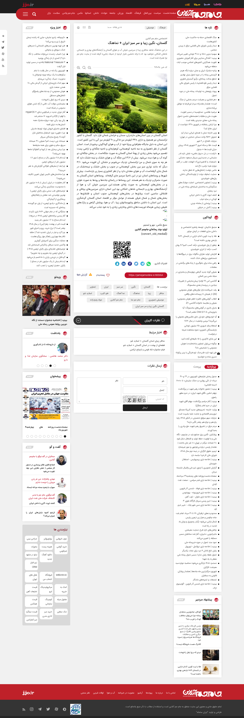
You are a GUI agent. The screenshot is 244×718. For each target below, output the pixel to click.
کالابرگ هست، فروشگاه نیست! (188, 644)
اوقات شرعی (98, 693)
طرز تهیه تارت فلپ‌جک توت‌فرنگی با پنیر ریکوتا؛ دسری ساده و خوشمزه (196, 355)
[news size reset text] (84, 68)
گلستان (147, 287)
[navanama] (218, 5)
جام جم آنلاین (116, 300)
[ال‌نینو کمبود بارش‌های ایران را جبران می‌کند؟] (61, 514)
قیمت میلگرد (31, 612)
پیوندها (149, 693)
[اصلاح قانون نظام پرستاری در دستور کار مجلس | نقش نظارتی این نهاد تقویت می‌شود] (61, 464)
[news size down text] (89, 68)
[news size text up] (78, 68)
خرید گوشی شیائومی (62, 549)
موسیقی (150, 27)
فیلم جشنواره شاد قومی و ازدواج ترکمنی (147, 350)
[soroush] (117, 264)
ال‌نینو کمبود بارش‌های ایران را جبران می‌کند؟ (40, 514)
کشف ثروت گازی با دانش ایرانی (42, 503)
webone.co (61, 575)
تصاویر (93, 287)
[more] (181, 599)
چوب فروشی (61, 539)
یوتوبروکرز (48, 539)
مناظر (161, 293)
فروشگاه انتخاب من (47, 577)
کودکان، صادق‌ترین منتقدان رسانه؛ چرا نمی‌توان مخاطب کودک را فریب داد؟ (190, 615)
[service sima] (197, 5)
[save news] (89, 28)
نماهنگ (136, 293)
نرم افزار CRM (33, 565)
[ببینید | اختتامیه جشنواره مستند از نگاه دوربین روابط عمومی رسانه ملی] (46, 300)
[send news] (84, 27)
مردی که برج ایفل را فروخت (190, 652)
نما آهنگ (121, 293)
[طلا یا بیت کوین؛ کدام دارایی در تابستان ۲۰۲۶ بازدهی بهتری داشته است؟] (210, 670)
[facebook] (130, 264)
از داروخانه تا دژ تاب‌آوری (68, 344)
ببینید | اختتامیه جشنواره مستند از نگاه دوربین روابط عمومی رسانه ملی (49, 322)
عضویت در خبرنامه (126, 693)
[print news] (78, 28)
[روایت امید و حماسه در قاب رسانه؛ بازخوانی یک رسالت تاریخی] (38, 348)
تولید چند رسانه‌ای (158, 229)
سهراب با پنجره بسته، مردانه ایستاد (41, 487)
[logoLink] (199, 14)
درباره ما (159, 693)
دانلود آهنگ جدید (47, 557)
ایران (106, 287)
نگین (133, 287)
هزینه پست (47, 547)
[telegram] (3, 43)
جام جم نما (135, 300)
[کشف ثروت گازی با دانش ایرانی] (61, 499)
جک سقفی (62, 612)
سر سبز (120, 287)
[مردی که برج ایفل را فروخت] (210, 655)
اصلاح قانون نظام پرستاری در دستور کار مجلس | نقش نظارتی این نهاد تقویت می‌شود (40, 468)
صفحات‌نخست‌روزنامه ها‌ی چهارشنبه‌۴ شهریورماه (46, 428)
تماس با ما (170, 693)
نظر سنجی (85, 693)
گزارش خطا (82, 275)
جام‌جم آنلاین (142, 229)
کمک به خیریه (63, 589)
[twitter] (3, 49)
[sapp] (3, 61)
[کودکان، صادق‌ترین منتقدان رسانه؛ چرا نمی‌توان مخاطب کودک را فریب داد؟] (210, 615)
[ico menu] (26, 14)
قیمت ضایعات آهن (31, 589)
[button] (55, 366)
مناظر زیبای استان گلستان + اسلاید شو (147, 341)
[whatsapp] (149, 264)
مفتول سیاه (62, 599)
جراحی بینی (32, 539)
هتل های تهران (33, 577)
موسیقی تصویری (156, 300)
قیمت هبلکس (33, 602)
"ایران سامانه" (202, 712)
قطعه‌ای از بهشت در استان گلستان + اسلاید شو (144, 345)
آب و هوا (111, 693)
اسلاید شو (87, 293)
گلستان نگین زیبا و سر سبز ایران (149, 306)
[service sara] (207, 5)
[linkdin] (124, 264)
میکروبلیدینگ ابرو (46, 589)
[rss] (3, 67)
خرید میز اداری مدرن (47, 614)
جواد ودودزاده (96, 300)
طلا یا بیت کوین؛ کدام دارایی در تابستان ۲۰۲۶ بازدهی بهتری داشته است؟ (189, 670)
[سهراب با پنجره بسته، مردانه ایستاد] (61, 483)
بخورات (34, 547)
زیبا (149, 293)
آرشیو (140, 693)
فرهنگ (162, 27)
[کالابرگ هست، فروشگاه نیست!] (210, 635)
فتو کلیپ (104, 293)
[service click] (187, 5)
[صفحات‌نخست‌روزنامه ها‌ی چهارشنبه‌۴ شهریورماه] (46, 403)
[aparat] (3, 55)
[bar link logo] (28, 5)
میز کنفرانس (31, 620)
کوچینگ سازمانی (48, 602)
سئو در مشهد (31, 555)
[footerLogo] (202, 693)
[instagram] (3, 37)
